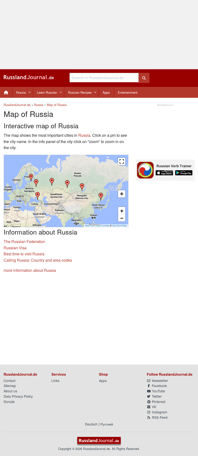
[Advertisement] (99, 34)
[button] (101, 196)
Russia (21, 92)
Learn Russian (47, 92)
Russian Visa (15, 248)
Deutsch (91, 424)
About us (10, 390)
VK (153, 406)
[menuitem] (6, 92)
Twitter (156, 396)
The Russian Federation (24, 241)
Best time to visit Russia (24, 254)
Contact (9, 380)
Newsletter (159, 380)
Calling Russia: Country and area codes (38, 260)
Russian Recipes (80, 92)
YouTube (158, 390)
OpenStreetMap (119, 225)
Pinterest (158, 401)
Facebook (159, 385)
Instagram (159, 412)
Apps (106, 92)
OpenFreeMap (102, 225)
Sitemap (10, 385)
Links (55, 380)
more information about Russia (30, 270)
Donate (9, 401)
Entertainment (127, 92)
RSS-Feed (159, 417)
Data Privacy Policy (18, 396)
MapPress (89, 225)
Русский (106, 424)
